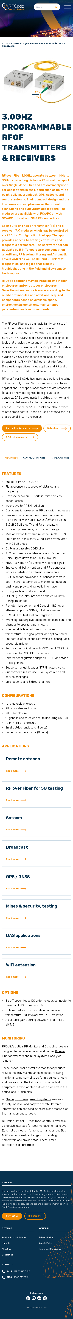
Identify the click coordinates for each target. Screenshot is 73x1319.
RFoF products (24, 1145)
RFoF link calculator (16, 437)
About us (6, 1249)
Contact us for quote (18, 428)
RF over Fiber (16, 323)
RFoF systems (39, 1056)
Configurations (34, 457)
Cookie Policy (45, 1243)
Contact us (7, 1255)
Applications (60, 457)
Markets (6, 1243)
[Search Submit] (56, 6)
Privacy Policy (46, 1237)
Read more (12, 770)
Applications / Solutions (14, 1237)
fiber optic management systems (28, 1099)
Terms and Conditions (50, 1249)
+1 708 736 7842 (18, 1277)
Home (5, 43)
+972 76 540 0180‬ (18, 1271)
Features (11, 457)
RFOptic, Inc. (35, 1216)
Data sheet (53, 428)
